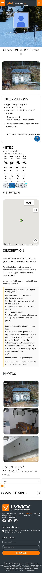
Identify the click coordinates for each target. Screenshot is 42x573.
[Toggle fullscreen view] (35, 210)
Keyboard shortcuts (21, 245)
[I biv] (6, 383)
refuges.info (16, 361)
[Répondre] (39, 493)
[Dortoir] (21, 449)
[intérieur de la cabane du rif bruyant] (21, 421)
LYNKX (29, 513)
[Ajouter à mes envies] (21, 54)
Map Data (30, 245)
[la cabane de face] (21, 394)
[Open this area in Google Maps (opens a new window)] (7, 244)
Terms (36, 245)
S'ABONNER (21, 553)
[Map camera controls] (35, 240)
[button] (21, 220)
